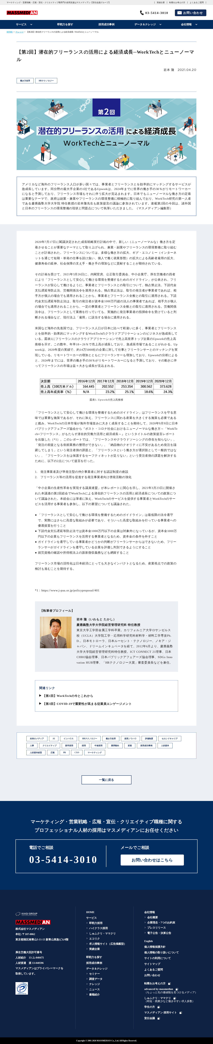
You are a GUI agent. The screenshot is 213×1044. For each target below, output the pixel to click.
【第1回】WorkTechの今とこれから (68, 695)
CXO (77, 752)
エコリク (94, 938)
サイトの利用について (157, 958)
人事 (32, 745)
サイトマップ (152, 963)
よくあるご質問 (197, 2)
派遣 (130, 745)
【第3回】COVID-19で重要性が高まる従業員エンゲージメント (87, 703)
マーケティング (95, 752)
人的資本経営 (36, 752)
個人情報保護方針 (155, 946)
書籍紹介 (94, 994)
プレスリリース (156, 927)
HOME (10, 32)
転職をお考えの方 (177, 2)
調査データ (96, 978)
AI (54, 738)
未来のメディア (37, 738)
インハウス (69, 738)
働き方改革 (111, 738)
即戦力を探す (65, 24)
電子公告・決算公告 (159, 933)
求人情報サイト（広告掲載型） (107, 943)
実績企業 (161, 2)
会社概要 (152, 917)
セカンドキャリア (170, 738)
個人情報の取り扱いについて (161, 952)
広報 (53, 752)
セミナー (94, 973)
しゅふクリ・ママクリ (102, 933)
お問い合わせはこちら (152, 860)
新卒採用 (69, 745)
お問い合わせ (193, 12)
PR (64, 752)
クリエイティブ (50, 745)
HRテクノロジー (89, 738)
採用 (84, 745)
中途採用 (99, 745)
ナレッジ (19, 32)
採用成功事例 (106, 24)
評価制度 (149, 738)
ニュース (94, 989)
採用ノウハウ (130, 738)
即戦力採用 (96, 923)
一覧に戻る (106, 780)
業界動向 (115, 745)
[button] (41, 988)
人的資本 (165, 745)
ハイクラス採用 (98, 928)
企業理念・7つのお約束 (161, 922)
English (148, 941)
